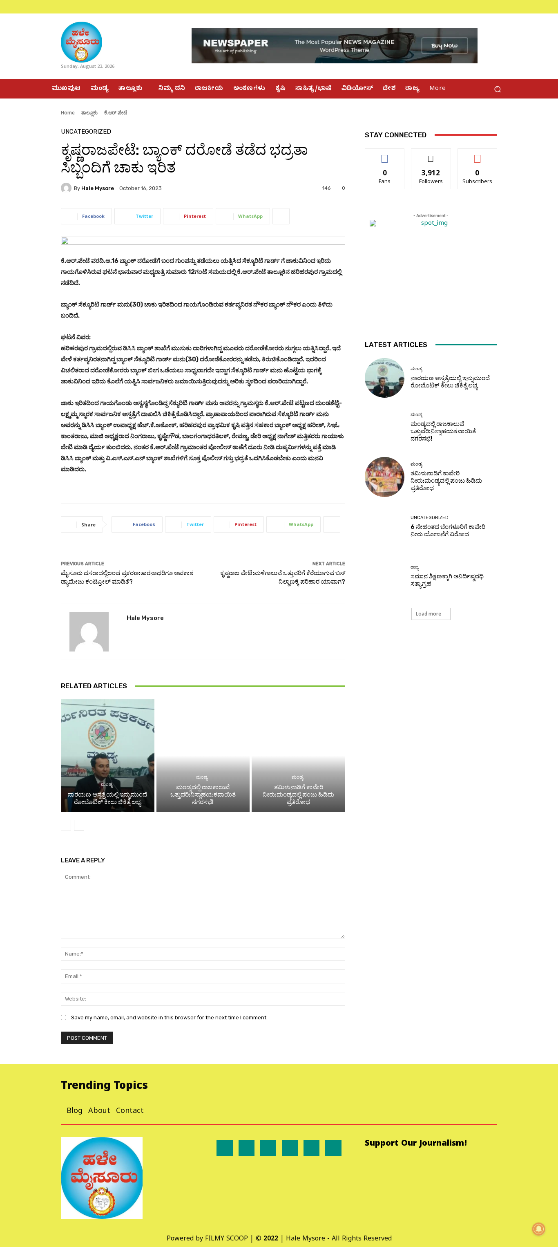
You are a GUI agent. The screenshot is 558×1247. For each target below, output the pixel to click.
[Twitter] (502, 6)
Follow (431, 155)
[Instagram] (492, 6)
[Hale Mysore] (67, 188)
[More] (281, 216)
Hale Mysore (97, 188)
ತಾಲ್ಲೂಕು (89, 112)
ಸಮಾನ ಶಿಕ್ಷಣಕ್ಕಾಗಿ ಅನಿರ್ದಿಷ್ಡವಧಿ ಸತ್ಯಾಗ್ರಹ (447, 580)
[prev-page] (66, 825)
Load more (428, 613)
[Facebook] (482, 6)
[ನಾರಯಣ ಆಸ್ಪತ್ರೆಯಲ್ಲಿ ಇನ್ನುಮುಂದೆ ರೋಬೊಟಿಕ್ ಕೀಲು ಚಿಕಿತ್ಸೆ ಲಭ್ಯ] (107, 755)
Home (68, 112)
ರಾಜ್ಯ (415, 567)
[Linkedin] (268, 1148)
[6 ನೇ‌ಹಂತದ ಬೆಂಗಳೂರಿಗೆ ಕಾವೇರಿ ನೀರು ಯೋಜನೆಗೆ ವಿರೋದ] (384, 526)
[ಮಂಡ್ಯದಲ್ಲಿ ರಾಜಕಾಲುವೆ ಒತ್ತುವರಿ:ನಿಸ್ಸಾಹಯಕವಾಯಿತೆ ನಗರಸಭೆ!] (203, 755)
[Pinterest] (290, 1148)
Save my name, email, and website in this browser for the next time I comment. (169, 1017)
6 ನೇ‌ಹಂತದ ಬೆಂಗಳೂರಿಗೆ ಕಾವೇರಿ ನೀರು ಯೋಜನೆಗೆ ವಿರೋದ (448, 530)
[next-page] (79, 825)
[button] (497, 89)
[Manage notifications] (538, 1229)
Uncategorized (86, 132)
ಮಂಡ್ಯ (106, 784)
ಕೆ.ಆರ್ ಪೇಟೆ (115, 112)
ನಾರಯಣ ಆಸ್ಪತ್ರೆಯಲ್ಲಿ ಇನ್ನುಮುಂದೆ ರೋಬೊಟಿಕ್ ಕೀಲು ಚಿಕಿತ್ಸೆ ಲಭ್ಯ (107, 798)
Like (385, 155)
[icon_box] (52, 7)
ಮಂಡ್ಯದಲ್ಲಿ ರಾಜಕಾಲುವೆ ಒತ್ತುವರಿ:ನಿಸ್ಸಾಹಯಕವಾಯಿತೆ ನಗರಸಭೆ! (203, 795)
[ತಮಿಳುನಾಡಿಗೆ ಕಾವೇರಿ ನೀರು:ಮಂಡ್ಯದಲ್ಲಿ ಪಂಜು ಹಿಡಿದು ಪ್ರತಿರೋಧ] (298, 755)
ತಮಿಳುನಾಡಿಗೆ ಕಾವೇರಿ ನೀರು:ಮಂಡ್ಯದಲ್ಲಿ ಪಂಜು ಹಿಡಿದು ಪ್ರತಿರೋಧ (298, 795)
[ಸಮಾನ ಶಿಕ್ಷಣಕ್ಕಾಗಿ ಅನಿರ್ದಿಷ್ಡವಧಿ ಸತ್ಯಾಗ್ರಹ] (384, 576)
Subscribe (477, 155)
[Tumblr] (311, 1148)
